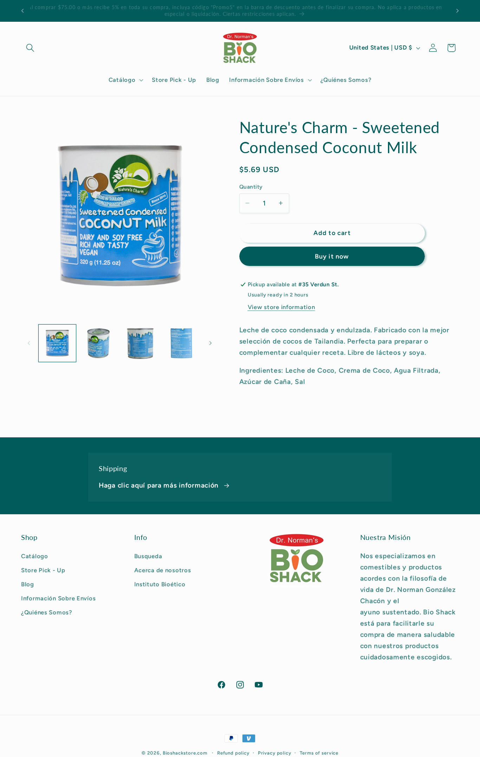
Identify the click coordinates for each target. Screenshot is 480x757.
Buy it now (332, 256)
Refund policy (233, 753)
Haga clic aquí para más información (159, 485)
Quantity (251, 186)
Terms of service (319, 753)
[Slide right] (210, 343)
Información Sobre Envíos (58, 597)
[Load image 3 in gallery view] (139, 343)
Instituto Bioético (160, 583)
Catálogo (34, 555)
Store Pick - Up (43, 569)
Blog (27, 583)
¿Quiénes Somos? (46, 611)
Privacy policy (274, 753)
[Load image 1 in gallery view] (57, 343)
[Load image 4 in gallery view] (181, 343)
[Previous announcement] (22, 11)
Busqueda (148, 555)
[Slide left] (29, 343)
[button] (30, 48)
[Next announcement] (457, 11)
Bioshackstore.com (185, 753)
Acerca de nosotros (162, 569)
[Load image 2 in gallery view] (98, 343)
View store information (281, 307)
